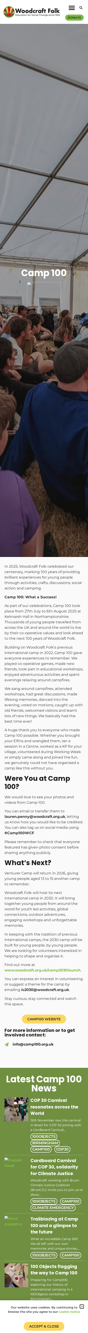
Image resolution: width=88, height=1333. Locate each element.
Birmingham (45, 1143)
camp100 (41, 1149)
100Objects (44, 1136)
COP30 (62, 1149)
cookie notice (69, 1311)
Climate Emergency (53, 1208)
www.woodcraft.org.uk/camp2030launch (43, 970)
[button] (72, 8)
